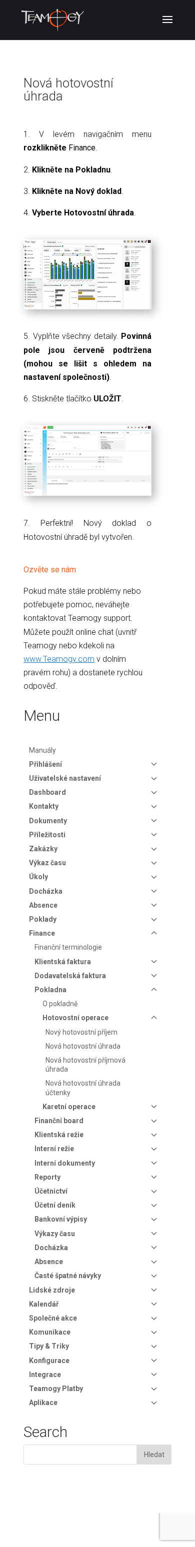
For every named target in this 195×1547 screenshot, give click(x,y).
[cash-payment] (88, 495)
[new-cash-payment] (88, 309)
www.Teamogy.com (59, 659)
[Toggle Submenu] (154, 764)
